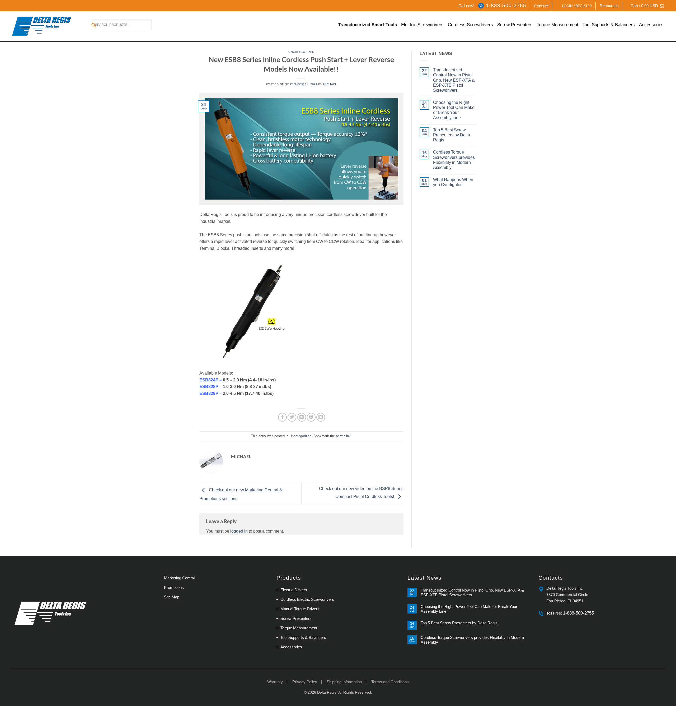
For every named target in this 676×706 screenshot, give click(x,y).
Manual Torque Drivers (300, 609)
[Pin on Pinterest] (311, 417)
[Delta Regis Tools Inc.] (42, 26)
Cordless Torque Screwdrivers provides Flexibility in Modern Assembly (454, 160)
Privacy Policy (304, 682)
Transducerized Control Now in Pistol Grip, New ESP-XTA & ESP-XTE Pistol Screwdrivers (454, 80)
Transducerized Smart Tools (367, 24)
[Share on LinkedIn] (320, 417)
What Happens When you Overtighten (453, 182)
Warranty (275, 682)
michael (330, 84)
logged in (239, 531)
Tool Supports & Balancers (609, 24)
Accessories (651, 24)
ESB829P (209, 393)
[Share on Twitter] (292, 417)
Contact (541, 5)
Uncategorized (301, 51)
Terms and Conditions (390, 682)
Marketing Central (179, 578)
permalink (343, 436)
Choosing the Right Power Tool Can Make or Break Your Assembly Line (454, 110)
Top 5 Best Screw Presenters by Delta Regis (451, 135)
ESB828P (208, 386)
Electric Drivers (293, 590)
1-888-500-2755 (506, 5)
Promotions (174, 587)
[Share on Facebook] (282, 417)
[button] (574, 5)
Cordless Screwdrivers (470, 24)
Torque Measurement (557, 24)
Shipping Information (344, 682)
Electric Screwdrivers (422, 24)
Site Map (171, 597)
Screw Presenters (515, 24)
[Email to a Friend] (301, 417)
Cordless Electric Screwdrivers (307, 599)
